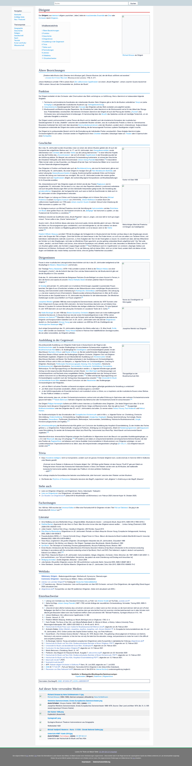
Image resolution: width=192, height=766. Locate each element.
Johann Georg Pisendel (86, 159)
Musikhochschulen (45, 347)
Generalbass (90, 290)
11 (63, 324)
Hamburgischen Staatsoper (49, 324)
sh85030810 (82, 681)
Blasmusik (51, 439)
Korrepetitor (47, 136)
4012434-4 (66, 681)
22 (61, 509)
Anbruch (54, 510)
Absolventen (91, 380)
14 (54, 399)
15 (131, 399)
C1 (125, 443)
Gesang (84, 364)
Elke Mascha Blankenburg (51, 531)
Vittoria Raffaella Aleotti (76, 279)
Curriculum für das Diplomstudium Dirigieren (62, 648)
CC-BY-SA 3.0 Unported (108, 751)
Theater (128, 133)
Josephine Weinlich (46, 301)
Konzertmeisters (64, 155)
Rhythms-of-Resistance (61, 479)
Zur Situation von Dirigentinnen (52, 495)
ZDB (47, 667)
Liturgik (137, 419)
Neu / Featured (19, 19)
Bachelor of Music (55, 352)
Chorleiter (97, 133)
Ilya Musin (45, 545)
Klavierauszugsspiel (73, 364)
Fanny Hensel (71, 330)
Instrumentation (97, 208)
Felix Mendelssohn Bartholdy (102, 170)
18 (48, 432)
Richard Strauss (128, 55)
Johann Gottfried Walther (56, 78)
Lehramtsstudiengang (49, 425)
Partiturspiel (60, 364)
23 (63, 552)
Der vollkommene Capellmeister (86, 82)
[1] (42, 584)
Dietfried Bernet (47, 524)
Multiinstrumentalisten (46, 408)
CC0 (89, 703)
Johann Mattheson (88, 199)
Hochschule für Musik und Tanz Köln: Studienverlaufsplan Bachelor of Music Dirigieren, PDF (79, 643)
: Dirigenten (50, 579)
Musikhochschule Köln (47, 349)
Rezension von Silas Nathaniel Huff (58, 669)
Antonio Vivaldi (103, 601)
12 (85, 375)
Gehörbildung (97, 366)
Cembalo (56, 152)
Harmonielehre (76, 366)
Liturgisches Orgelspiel (97, 417)
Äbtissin (99, 268)
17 (68, 421)
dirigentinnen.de (47, 589)
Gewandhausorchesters (61, 173)
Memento (77, 669)
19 (73, 438)
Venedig (43, 286)
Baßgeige (89, 210)
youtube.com (123, 601)
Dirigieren (54, 18)
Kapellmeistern (59, 178)
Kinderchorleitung (55, 417)
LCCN (75, 681)
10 (56, 317)
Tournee (134, 111)
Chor (109, 15)
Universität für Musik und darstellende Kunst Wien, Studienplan (68, 645)
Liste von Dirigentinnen (49, 493)
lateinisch (55, 15)
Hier (35, 756)
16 (126, 405)
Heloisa (105, 268)
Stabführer (98, 676)
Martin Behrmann (61, 399)
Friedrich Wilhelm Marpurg (48, 234)
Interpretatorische (50, 107)
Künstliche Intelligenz (53, 458)
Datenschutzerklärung (101, 762)
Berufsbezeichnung (84, 168)
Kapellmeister (91, 155)
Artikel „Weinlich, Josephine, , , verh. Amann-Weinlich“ (85, 629)
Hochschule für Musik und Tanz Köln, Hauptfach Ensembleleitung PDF (71, 657)
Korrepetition (96, 364)
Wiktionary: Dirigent (49, 576)
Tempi (137, 102)
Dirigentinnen (110, 319)
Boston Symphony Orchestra (77, 312)
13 (97, 377)
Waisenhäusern (62, 265)
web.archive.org (94, 652)
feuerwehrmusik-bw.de (54, 662)
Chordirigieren (81, 349)
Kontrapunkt (80, 290)
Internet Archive (101, 669)
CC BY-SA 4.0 (81, 736)
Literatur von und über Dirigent (52, 582)
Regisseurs (101, 184)
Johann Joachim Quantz (80, 202)
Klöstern (53, 265)
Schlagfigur (48, 104)
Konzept (82, 107)
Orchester (42, 18)
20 (49, 445)
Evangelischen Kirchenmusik (86, 414)
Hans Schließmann (101, 697)
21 (50, 471)
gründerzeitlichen (45, 191)
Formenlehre (107, 366)
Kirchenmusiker (99, 357)
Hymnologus (64, 736)
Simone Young (64, 322)
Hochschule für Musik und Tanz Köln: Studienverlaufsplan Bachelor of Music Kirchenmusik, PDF (81, 655)
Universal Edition (68, 507)
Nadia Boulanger (47, 312)
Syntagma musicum (61, 199)
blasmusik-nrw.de (52, 660)
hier (27, 756)
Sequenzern (144, 428)
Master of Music (71, 352)
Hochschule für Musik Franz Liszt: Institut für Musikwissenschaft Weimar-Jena (74, 627)
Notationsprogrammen (128, 428)
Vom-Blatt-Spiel (91, 371)
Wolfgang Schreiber (48, 559)
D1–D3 (120, 443)
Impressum (86, 762)
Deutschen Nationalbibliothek (86, 582)
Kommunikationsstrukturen (88, 125)
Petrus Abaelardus (55, 268)
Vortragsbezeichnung (95, 104)
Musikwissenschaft (46, 366)
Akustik (104, 114)
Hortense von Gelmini (46, 317)
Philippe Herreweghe (55, 403)
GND (60, 681)
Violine (72, 152)
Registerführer (56, 441)
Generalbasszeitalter (101, 150)
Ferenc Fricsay (118, 408)
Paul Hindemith (130, 408)
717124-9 (55, 667)
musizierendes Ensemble (95, 15)
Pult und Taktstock (121, 507)
